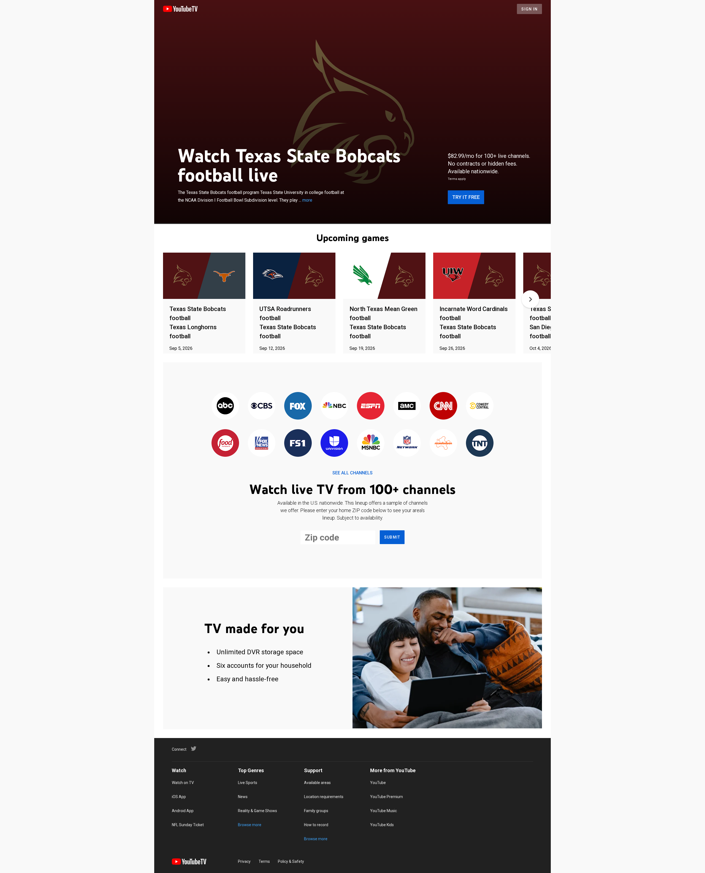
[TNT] (480, 443)
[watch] (204, 276)
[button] (530, 299)
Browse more (249, 825)
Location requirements (323, 796)
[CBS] (261, 406)
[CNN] (443, 406)
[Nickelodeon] (443, 443)
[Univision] (334, 443)
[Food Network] (225, 443)
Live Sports (247, 782)
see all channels (352, 472)
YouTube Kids (382, 825)
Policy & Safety (291, 861)
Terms (264, 861)
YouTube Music (383, 811)
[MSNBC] (370, 443)
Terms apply (457, 179)
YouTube (378, 782)
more (307, 200)
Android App (183, 811)
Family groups (316, 811)
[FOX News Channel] (261, 443)
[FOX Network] (298, 406)
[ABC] (225, 406)
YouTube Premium (386, 796)
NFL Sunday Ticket (188, 825)
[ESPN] (370, 406)
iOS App (179, 796)
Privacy (244, 861)
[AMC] (407, 406)
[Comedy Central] (480, 406)
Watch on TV (183, 782)
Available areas (317, 782)
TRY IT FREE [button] (466, 197)
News (243, 796)
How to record (316, 825)
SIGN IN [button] (529, 9)
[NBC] (334, 406)
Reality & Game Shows (257, 811)
